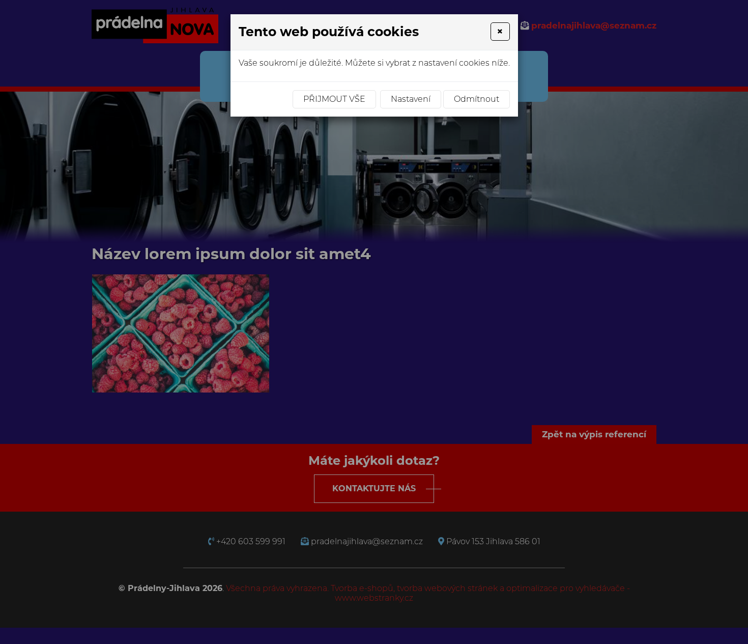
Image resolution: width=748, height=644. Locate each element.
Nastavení (410, 99)
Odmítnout (476, 99)
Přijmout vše (334, 99)
